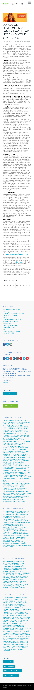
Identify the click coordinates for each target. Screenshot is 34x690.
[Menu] (28, 4)
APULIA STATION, (9, 598)
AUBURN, (18, 598)
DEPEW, (18, 521)
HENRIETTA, (7, 571)
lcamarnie (27, 41)
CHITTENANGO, (8, 607)
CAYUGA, (20, 604)
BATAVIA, (6, 514)
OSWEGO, (19, 631)
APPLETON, (7, 513)
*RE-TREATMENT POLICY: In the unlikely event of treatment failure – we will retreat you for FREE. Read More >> (17, 370)
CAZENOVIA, (7, 606)
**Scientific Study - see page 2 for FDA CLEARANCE (16, 376)
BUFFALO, (6, 516)
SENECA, (26, 638)
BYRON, (23, 563)
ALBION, (11, 511)
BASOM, (26, 513)
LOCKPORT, (24, 530)
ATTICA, (14, 513)
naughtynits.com (19, 262)
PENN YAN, (6, 633)
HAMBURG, (6, 527)
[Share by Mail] (29, 285)
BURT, (12, 516)
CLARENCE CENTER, (18, 518)
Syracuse (7, 330)
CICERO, (17, 607)
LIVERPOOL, (24, 620)
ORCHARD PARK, (8, 539)
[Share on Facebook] (4, 285)
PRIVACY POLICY (8, 365)
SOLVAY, (21, 641)
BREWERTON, (8, 603)
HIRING (5, 383)
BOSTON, (12, 514)
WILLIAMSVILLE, (21, 545)
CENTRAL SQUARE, (18, 606)
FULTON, (6, 615)
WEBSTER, (16, 586)
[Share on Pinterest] (13, 285)
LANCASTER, (7, 530)
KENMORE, (22, 527)
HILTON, (15, 571)
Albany (6, 312)
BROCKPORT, (16, 563)
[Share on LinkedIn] (17, 285)
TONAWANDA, (20, 542)
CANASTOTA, (7, 604)
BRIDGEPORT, (18, 603)
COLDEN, (6, 519)
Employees (7, 380)
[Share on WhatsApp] (10, 285)
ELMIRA (15, 568)
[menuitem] (28, 4)
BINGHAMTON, (20, 601)
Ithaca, (27, 617)
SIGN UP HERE (10, 405)
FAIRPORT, (22, 568)
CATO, (14, 604)
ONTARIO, (6, 579)
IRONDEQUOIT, (25, 573)
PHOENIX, (6, 635)
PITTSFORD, (7, 581)
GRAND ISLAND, (17, 526)
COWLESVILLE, (20, 519)
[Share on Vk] (23, 285)
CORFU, (12, 519)
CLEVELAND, (7, 609)
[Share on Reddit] (26, 285)
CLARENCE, (7, 518)
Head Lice (18, 41)
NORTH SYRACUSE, (9, 631)
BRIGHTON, (7, 563)
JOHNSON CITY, (17, 619)
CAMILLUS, (27, 603)
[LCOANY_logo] (10, 4)
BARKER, (20, 513)
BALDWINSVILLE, (9, 599)
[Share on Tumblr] (20, 285)
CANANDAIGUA (17, 565)
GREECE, (16, 570)
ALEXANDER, (24, 511)
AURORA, (25, 598)
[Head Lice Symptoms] (15, 17)
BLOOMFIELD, (19, 562)
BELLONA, (18, 599)
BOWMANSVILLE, (22, 514)
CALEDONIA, (7, 565)
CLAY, (22, 607)
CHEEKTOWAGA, (20, 516)
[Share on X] (7, 285)
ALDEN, (17, 511)
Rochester (7, 324)
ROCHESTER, (16, 581)
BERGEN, (10, 562)
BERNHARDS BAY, (9, 601)
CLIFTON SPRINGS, (18, 609)
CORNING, (17, 566)
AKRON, (5, 511)
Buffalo (6, 318)
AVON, (5, 562)
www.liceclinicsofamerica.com (17, 254)
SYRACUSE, (6, 644)
